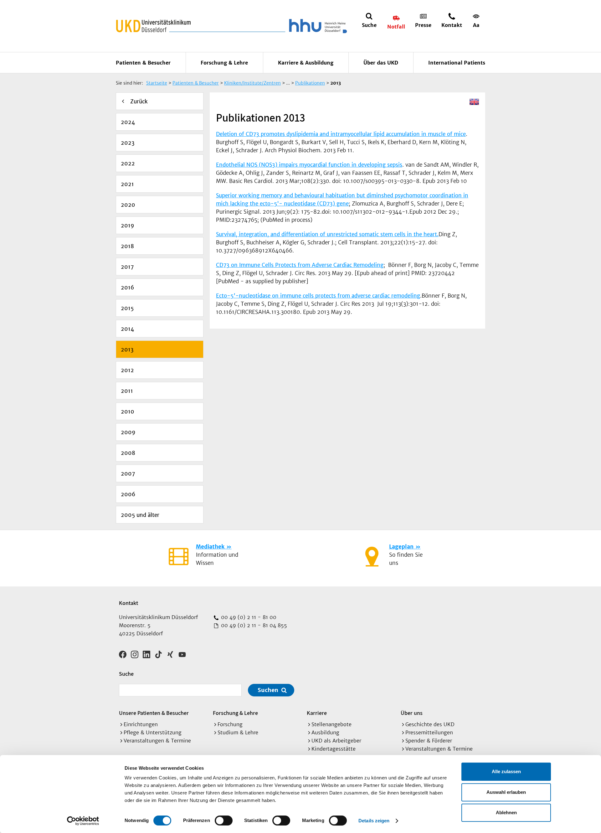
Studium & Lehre (238, 732)
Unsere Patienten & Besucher (154, 712)
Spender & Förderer (428, 740)
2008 (128, 453)
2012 (127, 370)
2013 (127, 349)
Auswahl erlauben (506, 792)
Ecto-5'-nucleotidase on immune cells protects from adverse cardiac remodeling (318, 295)
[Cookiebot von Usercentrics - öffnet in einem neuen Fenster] (83, 820)
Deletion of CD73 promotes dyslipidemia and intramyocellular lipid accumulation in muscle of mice (341, 134)
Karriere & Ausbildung (305, 63)
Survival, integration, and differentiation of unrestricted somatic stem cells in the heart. (327, 234)
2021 (127, 184)
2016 (127, 287)
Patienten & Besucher (143, 63)
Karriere (317, 712)
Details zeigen (373, 820)
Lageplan (401, 546)
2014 (127, 328)
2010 (127, 411)
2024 (128, 122)
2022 (128, 163)
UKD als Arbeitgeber (336, 740)
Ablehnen (506, 812)
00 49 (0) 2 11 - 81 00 (247, 617)
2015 (127, 308)
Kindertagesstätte (333, 749)
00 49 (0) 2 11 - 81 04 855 (253, 625)
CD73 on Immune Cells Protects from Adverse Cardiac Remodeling (299, 265)
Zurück (139, 101)
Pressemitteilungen (429, 732)
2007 (128, 473)
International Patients (456, 63)
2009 (128, 432)
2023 (128, 142)
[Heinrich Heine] (317, 26)
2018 (127, 246)
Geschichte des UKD (430, 724)
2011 (127, 391)
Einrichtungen (141, 724)
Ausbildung (325, 732)
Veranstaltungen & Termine (157, 740)
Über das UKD (380, 63)
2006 (128, 494)
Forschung (230, 724)
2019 (127, 225)
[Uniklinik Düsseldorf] (153, 26)
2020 (128, 204)
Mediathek (210, 546)
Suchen (268, 690)
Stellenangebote (331, 724)
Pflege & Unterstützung (153, 732)
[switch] (224, 820)
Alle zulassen (506, 771)
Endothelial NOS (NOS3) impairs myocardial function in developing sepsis (309, 164)
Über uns (412, 712)
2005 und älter (140, 515)
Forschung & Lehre (224, 63)
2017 (127, 266)
